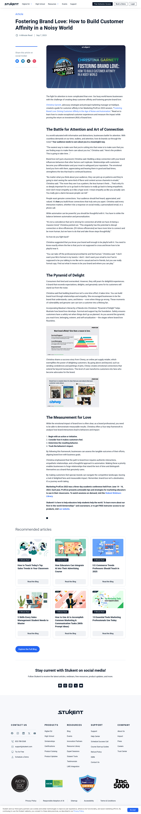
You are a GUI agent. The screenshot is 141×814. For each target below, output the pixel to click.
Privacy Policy (79, 811)
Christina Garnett (53, 105)
